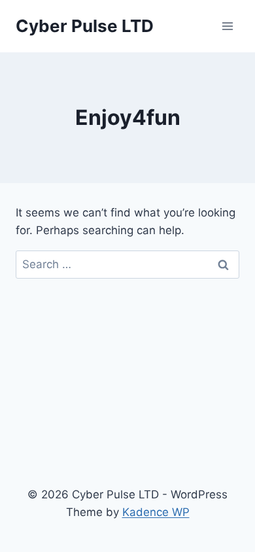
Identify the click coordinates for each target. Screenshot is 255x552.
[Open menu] (227, 26)
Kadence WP (156, 512)
